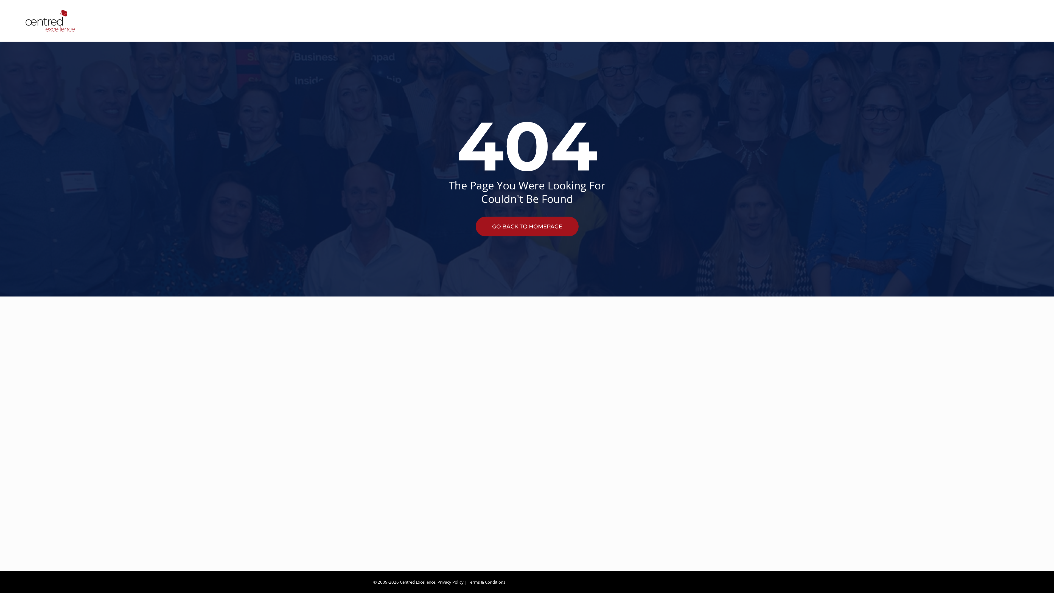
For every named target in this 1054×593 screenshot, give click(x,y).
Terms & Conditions (486, 582)
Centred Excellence (417, 582)
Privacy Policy (451, 582)
